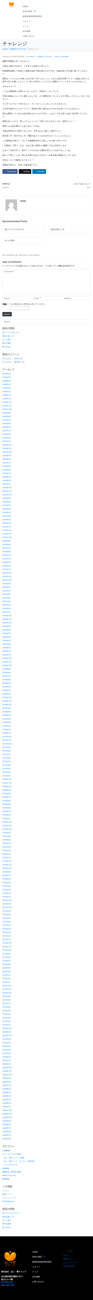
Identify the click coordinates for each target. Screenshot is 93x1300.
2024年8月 (6, 459)
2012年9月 (6, 954)
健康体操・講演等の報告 (11, 1172)
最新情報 (5, 1179)
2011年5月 (6, 1011)
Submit (7, 314)
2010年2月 (6, 1060)
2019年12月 (7, 658)
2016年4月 (6, 808)
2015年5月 (6, 843)
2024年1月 (6, 484)
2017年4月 (6, 765)
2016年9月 (6, 790)
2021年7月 (6, 591)
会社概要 (26, 31)
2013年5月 (6, 925)
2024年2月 (6, 480)
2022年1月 (6, 569)
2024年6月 (6, 466)
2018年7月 (6, 715)
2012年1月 (6, 982)
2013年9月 (6, 911)
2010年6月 (6, 1046)
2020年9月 (6, 626)
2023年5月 (6, 512)
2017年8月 (6, 751)
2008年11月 (7, 1114)
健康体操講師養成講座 (32, 16)
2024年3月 (6, 477)
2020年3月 (6, 648)
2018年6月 (6, 719)
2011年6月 (6, 1007)
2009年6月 (6, 1089)
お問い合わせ (28, 36)
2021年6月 (6, 594)
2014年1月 (6, 897)
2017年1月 (6, 776)
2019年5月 (6, 683)
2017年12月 (7, 737)
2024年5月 (6, 470)
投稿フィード (7, 1194)
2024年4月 (6, 473)
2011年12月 (6, 986)
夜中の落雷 (6, 343)
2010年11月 (7, 1032)
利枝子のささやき (45, 56)
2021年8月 (6, 587)
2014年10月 (7, 868)
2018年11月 (7, 701)
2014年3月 (6, 890)
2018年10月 (7, 705)
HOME (25, 6)
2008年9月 (6, 1121)
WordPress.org (8, 1201)
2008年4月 (6, 1139)
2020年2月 (6, 651)
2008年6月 (6, 1132)
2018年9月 (6, 708)
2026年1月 (6, 399)
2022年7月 (6, 548)
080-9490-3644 (8, 1285)
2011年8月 (6, 1000)
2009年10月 (7, 1075)
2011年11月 (6, 989)
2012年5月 (6, 968)
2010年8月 (6, 1039)
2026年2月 (6, 395)
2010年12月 (7, 1028)
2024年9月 (6, 455)
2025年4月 (6, 431)
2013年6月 (6, 922)
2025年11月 (7, 406)
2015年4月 (6, 847)
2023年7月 (6, 505)
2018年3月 (6, 726)
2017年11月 (6, 740)
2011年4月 (6, 1014)
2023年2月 (6, 523)
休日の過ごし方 (8, 336)
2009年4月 (6, 1096)
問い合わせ (6, 347)
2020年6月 (6, 637)
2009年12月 (7, 1067)
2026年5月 (6, 384)
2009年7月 (6, 1085)
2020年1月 (6, 655)
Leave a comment (61, 56)
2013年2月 (6, 936)
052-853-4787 (7, 1282)
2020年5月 (6, 640)
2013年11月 (7, 904)
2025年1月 (6, 441)
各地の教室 (27, 11)
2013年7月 (6, 918)
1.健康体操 (6, 1150)
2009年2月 (6, 1103)
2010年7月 (6, 1043)
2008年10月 (7, 1117)
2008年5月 (6, 1135)
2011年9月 (6, 996)
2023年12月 (7, 487)
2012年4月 (6, 971)
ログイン (5, 1191)
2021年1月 (6, 612)
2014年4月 (6, 886)
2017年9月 (6, 747)
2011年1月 (6, 1025)
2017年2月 (6, 772)
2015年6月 (6, 840)
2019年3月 (6, 690)
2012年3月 (6, 975)
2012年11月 (6, 947)
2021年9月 (6, 584)
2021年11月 (6, 576)
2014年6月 (6, 879)
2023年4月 (6, 516)
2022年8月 (6, 544)
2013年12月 (7, 900)
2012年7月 (6, 961)
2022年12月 (7, 530)
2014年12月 (7, 861)
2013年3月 (6, 932)
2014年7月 (6, 875)
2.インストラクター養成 (11, 1154)
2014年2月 (6, 893)
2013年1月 (6, 939)
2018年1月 (6, 733)
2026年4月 (6, 388)
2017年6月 (6, 758)
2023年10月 (7, 495)
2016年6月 (6, 801)
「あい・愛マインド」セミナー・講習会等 (18, 1161)
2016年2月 (6, 815)
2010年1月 (6, 1064)
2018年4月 (6, 722)
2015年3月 (6, 850)
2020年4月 (6, 644)
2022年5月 (6, 555)
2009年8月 (6, 1082)
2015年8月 (6, 836)
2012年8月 (6, 957)
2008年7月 (6, 1128)
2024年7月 (6, 463)
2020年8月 (6, 630)
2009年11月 (7, 1071)
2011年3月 (6, 1018)
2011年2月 (6, 1021)
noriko (31, 56)
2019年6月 (6, 680)
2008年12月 (7, 1110)
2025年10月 (7, 409)
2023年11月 (7, 491)
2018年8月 (6, 712)
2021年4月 (6, 601)
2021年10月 (7, 580)
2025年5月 (6, 427)
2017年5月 (6, 761)
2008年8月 (6, 1124)
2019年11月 (7, 662)
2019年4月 (6, 687)
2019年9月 (6, 669)
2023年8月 (6, 502)
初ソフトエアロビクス (10, 332)
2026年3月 (6, 391)
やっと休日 (6, 339)
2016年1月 (6, 818)
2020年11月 (7, 619)
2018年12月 (7, 697)
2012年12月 (7, 943)
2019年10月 (7, 665)
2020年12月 (7, 616)
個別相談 (5, 1168)
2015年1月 (6, 858)
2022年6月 (6, 551)
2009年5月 (6, 1092)
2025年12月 (7, 402)
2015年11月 (7, 826)
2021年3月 (6, 605)
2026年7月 (6, 377)
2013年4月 (6, 929)
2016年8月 (6, 793)
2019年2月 (6, 694)
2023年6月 (6, 509)
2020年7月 (6, 633)
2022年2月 (6, 566)
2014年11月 (7, 865)
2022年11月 (7, 534)
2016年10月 (7, 786)
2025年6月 (6, 423)
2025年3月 (6, 434)
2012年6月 (6, 964)
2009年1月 (6, 1107)
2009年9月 (6, 1078)
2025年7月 (6, 420)
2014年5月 (6, 882)
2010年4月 (6, 1053)
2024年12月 (7, 445)
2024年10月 (7, 452)
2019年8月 (6, 673)
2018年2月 (6, 729)
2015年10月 (7, 829)
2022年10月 (7, 537)
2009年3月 (6, 1100)
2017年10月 (7, 744)
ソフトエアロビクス (10, 1165)
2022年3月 (6, 562)
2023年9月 (6, 498)
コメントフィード (9, 1198)
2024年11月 (7, 448)
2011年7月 (6, 1003)
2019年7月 (6, 676)
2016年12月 (7, 779)
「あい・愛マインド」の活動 (13, 1158)
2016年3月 (6, 811)
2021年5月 (6, 598)
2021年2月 (6, 609)
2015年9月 (6, 833)
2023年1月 (6, 527)
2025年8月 (6, 416)
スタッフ (26, 21)
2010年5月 (6, 1050)
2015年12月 (7, 822)
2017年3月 (6, 769)
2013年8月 (6, 914)
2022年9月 (6, 541)
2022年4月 (6, 559)
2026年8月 (6, 374)
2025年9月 (6, 413)
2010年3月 (6, 1057)
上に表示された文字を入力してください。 (28, 304)
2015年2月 (6, 854)
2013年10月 (7, 907)
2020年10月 (7, 623)
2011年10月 (7, 993)
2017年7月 (6, 754)
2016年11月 (7, 783)
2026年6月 (6, 381)
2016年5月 (6, 804)
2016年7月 (6, 797)
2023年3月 (6, 520)
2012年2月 (6, 978)
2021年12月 (7, 573)
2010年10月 (7, 1036)
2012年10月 (7, 950)
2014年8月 (6, 872)
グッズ (25, 26)
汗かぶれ (5, 358)
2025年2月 (6, 438)
